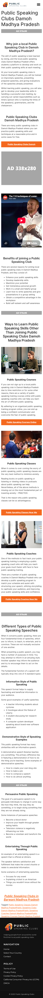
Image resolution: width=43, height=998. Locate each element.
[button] (38, 4)
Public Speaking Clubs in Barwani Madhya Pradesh (21, 897)
